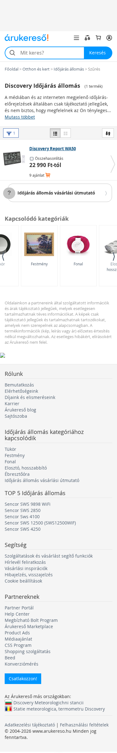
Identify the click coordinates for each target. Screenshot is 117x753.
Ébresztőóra (17, 474)
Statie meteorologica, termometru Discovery (59, 708)
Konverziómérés (21, 664)
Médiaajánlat (18, 639)
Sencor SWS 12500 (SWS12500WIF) (40, 523)
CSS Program (18, 645)
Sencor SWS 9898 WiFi (28, 504)
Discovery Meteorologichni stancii (48, 702)
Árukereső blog (20, 410)
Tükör (10, 449)
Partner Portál (19, 608)
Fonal (78, 263)
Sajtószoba (16, 416)
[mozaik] (65, 133)
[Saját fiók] (109, 38)
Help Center (17, 614)
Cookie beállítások (23, 581)
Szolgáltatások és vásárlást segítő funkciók (49, 556)
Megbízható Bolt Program (31, 620)
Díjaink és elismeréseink (30, 397)
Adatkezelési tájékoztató (30, 725)
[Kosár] (98, 38)
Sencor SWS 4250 (23, 529)
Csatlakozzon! (23, 679)
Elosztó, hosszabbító (26, 468)
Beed (10, 658)
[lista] (55, 133)
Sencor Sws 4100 (22, 516)
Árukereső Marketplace (29, 626)
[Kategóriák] (76, 38)
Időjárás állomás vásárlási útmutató (56, 193)
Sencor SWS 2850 (23, 510)
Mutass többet (20, 117)
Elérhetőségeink (21, 391)
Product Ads (17, 633)
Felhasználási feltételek (84, 725)
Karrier (12, 403)
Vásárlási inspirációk (26, 568)
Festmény (39, 263)
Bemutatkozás (19, 385)
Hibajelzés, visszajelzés (29, 575)
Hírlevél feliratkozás (25, 562)
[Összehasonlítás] (87, 38)
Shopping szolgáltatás (28, 651)
